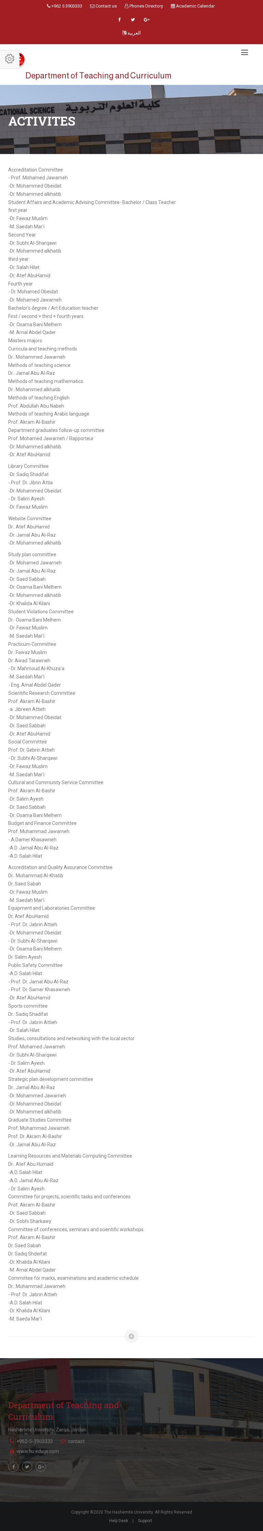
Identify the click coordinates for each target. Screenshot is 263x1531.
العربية (133, 33)
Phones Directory (145, 6)
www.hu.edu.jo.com (38, 1451)
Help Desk (118, 1520)
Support (145, 1520)
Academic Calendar (195, 6)
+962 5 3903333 (66, 6)
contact (76, 1441)
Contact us (106, 6)
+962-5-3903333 (34, 1441)
